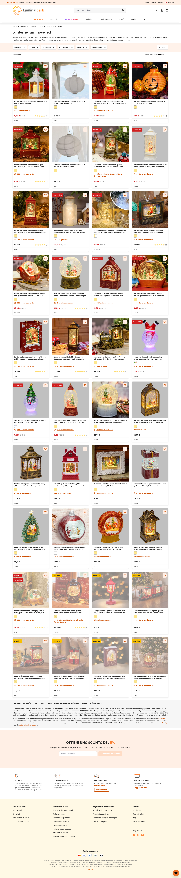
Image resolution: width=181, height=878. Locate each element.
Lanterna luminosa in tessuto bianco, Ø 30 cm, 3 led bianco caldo (69, 102)
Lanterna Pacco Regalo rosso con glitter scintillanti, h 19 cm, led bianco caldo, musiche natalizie (70, 677)
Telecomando (97, 47)
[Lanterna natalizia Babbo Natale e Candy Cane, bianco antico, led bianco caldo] (150, 144)
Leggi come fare (140, 788)
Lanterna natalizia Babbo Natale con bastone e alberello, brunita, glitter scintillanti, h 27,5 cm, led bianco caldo (69, 358)
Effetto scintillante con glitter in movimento (109, 175)
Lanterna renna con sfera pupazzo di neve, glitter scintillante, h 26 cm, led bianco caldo (29, 612)
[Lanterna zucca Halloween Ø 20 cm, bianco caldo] (150, 80)
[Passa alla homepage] (28, 10)
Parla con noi (101, 790)
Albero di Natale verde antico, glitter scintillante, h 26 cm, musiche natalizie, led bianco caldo (30, 548)
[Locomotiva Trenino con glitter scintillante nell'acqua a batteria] (110, 336)
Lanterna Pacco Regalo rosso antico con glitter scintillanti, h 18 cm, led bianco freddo (150, 485)
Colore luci (18, 47)
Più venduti (159, 55)
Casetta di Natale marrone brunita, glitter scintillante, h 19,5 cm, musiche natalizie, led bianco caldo (149, 548)
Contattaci (17, 810)
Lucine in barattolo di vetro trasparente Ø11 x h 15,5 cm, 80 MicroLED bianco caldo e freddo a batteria (110, 231)
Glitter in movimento (104, 111)
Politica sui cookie (60, 825)
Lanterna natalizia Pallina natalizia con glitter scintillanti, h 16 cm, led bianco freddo (69, 548)
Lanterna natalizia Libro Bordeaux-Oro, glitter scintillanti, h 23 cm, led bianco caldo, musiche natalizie (109, 677)
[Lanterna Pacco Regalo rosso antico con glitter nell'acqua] (150, 463)
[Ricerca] (123, 10)
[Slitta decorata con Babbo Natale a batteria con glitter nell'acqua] (31, 273)
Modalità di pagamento (102, 810)
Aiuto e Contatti (157, 2)
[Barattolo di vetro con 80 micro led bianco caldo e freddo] (110, 209)
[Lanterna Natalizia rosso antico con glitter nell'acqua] (70, 526)
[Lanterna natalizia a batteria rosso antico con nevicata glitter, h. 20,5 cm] (31, 209)
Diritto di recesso (60, 814)
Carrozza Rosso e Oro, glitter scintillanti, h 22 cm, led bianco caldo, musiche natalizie (150, 677)
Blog (134, 818)
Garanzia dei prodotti (61, 818)
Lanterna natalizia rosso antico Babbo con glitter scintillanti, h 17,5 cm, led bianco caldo (29, 294)
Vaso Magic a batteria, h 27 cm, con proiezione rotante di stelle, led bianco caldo (69, 231)
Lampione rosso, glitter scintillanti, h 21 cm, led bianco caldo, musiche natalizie (109, 612)
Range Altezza (64, 47)
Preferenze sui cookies (62, 829)
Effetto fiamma (23, 111)
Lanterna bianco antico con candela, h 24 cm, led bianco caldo (30, 102)
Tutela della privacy (61, 821)
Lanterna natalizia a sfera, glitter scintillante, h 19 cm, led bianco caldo (68, 612)
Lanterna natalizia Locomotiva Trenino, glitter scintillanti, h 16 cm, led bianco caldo (109, 358)
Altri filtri (162, 47)
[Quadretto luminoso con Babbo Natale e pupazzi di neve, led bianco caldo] (110, 463)
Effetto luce (47, 47)
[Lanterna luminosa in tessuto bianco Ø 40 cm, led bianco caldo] (70, 144)
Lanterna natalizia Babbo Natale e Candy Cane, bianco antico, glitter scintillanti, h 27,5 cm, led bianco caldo (150, 166)
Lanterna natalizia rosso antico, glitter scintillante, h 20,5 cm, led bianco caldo (30, 231)
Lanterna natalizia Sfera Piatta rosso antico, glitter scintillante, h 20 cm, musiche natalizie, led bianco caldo (108, 548)
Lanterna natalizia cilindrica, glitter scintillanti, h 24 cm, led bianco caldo (108, 166)
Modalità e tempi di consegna (105, 818)
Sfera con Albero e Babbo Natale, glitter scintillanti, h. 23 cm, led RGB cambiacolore (30, 421)
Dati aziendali (138, 814)
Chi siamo (145, 2)
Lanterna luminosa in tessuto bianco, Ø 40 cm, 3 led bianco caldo (69, 166)
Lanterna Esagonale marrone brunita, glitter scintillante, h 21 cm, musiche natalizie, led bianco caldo (29, 485)
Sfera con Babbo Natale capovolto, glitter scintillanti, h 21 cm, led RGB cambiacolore (148, 358)
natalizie (161, 719)
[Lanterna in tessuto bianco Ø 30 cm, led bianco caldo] (70, 80)
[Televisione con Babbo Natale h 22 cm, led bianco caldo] (150, 209)
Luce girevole (62, 240)
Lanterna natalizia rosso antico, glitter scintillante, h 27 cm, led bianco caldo (29, 166)
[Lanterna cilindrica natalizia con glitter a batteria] (110, 144)
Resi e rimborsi (139, 821)
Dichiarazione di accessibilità (64, 836)
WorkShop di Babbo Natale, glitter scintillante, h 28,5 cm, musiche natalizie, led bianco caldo (70, 485)
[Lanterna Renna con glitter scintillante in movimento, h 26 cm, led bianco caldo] (31, 590)
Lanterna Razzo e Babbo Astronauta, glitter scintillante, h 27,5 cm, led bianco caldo (110, 102)
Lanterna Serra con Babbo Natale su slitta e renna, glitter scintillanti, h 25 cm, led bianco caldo (110, 294)
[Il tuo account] (162, 10)
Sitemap (90, 869)
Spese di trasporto (100, 821)
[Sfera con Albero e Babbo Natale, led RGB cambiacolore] (31, 400)
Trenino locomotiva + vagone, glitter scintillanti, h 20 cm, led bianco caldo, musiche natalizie (148, 612)
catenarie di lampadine (28, 725)
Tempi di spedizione (101, 814)
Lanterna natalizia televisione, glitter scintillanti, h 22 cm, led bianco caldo (149, 231)
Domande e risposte (21, 818)
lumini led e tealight (160, 723)
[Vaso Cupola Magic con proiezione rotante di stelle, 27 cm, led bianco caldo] (70, 209)
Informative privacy (61, 833)
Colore (32, 47)
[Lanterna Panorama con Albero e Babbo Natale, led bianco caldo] (70, 400)
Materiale (81, 47)
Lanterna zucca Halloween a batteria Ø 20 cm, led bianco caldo (149, 102)
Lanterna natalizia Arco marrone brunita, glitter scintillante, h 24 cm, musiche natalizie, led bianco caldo (150, 421)
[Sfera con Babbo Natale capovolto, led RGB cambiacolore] (150, 336)
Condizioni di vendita (21, 821)
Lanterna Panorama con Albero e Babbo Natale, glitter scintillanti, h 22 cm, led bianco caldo (70, 421)
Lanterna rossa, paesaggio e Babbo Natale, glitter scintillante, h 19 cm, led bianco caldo (149, 294)
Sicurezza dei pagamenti (63, 810)
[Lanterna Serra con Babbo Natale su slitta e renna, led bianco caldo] (110, 273)
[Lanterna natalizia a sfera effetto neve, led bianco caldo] (70, 590)
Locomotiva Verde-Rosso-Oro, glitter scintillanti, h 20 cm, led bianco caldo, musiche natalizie (29, 677)
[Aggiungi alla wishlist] (45, 66)
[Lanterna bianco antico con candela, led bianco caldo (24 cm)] (31, 80)
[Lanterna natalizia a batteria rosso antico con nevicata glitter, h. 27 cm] (31, 144)
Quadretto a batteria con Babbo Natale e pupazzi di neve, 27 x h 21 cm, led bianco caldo (110, 485)
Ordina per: (148, 55)
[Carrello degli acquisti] (167, 10)
